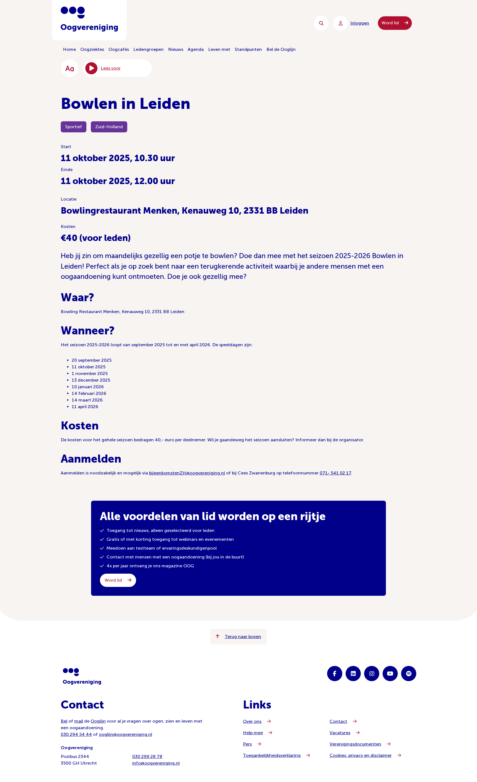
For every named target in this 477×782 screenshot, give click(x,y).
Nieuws (175, 49)
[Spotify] (408, 673)
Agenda (196, 49)
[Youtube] (390, 673)
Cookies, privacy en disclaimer (361, 755)
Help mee (253, 732)
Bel (64, 721)
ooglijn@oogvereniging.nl (125, 734)
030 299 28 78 (147, 756)
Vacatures (340, 732)
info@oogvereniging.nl (156, 763)
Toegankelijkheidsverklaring (272, 755)
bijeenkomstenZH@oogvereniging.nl (187, 473)
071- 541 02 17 (335, 473)
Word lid (390, 22)
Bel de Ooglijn (281, 49)
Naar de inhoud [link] (172, 23)
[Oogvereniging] (82, 676)
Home (69, 49)
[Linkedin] (353, 673)
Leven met (219, 49)
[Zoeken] (321, 23)
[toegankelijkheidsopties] (69, 68)
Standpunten (248, 49)
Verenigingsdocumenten (355, 744)
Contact (338, 721)
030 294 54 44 (76, 734)
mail (78, 721)
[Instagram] (371, 673)
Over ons (252, 721)
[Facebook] (334, 673)
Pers (247, 744)
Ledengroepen (148, 49)
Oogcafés (118, 49)
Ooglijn (98, 721)
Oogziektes (92, 49)
